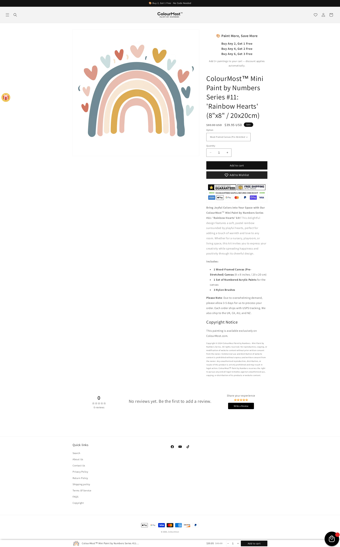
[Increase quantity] (237, 543)
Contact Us (79, 465)
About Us (78, 459)
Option (209, 129)
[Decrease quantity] (227, 543)
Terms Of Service (82, 490)
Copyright (78, 502)
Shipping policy (81, 484)
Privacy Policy (80, 471)
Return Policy (80, 477)
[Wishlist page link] (315, 15)
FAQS (75, 496)
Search (76, 453)
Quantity (210, 145)
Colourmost (173, 532)
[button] (7, 15)
